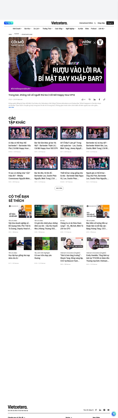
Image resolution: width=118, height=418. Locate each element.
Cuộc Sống (58, 28)
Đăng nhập (101, 23)
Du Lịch (36, 28)
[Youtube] (108, 410)
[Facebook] (96, 410)
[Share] (94, 99)
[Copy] (104, 99)
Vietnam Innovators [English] (70, 253)
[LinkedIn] (100, 410)
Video (87, 28)
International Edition (86, 23)
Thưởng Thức (47, 28)
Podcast (93, 28)
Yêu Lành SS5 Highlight (42, 253)
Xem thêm (11, 107)
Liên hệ (101, 28)
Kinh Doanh (16, 28)
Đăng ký (110, 23)
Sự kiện (80, 28)
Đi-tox (62, 221)
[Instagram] (104, 410)
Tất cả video (13, 221)
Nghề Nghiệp (70, 28)
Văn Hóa (27, 28)
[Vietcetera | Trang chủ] (59, 23)
